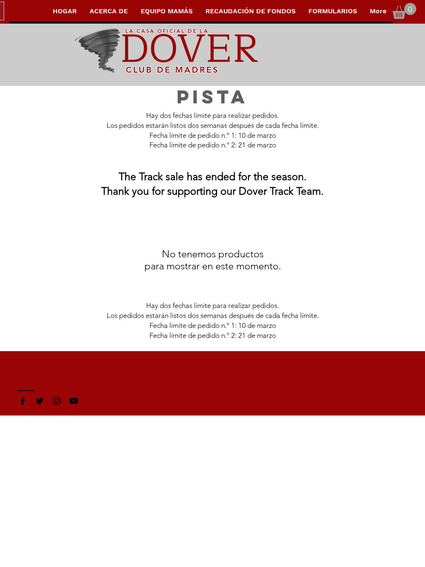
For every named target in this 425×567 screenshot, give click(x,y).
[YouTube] (73, 401)
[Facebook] (22, 401)
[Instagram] (56, 401)
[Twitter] (39, 401)
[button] (404, 11)
